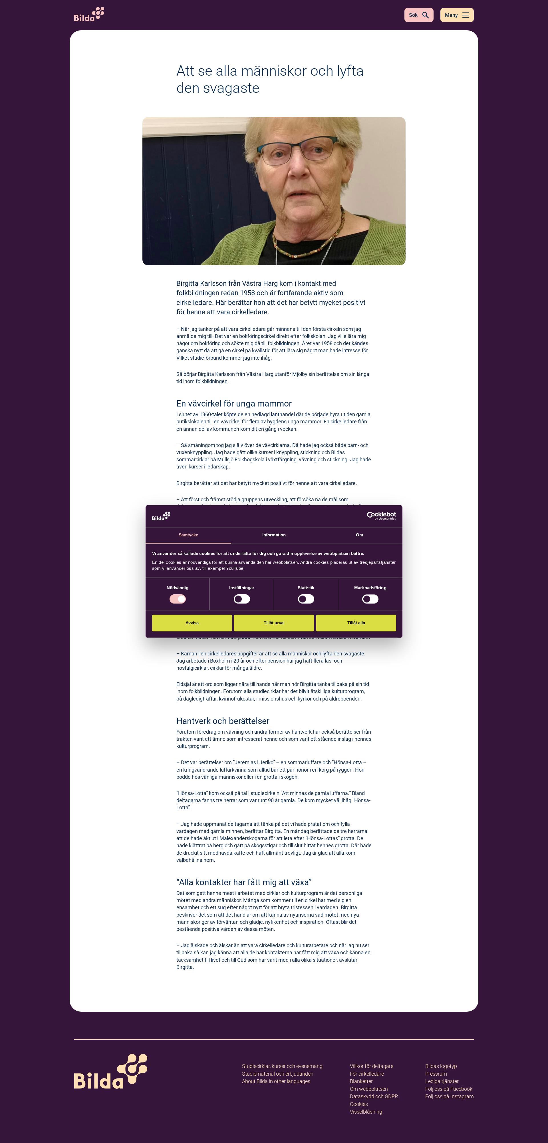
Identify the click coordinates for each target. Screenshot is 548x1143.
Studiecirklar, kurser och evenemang (282, 1066)
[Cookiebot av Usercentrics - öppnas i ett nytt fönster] (371, 516)
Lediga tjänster (442, 1081)
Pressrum (436, 1074)
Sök (413, 15)
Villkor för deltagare (371, 1066)
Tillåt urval (274, 622)
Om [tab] (359, 534)
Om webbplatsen (369, 1089)
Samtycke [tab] (188, 534)
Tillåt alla (356, 622)
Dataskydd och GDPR (374, 1096)
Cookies (359, 1104)
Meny (451, 15)
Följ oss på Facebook (448, 1089)
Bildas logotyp (441, 1066)
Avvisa (192, 622)
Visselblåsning (366, 1112)
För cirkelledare (367, 1074)
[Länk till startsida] (110, 1072)
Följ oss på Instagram (449, 1096)
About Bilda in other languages (276, 1081)
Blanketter (361, 1081)
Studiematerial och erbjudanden (277, 1074)
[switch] (242, 599)
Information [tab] (274, 534)
